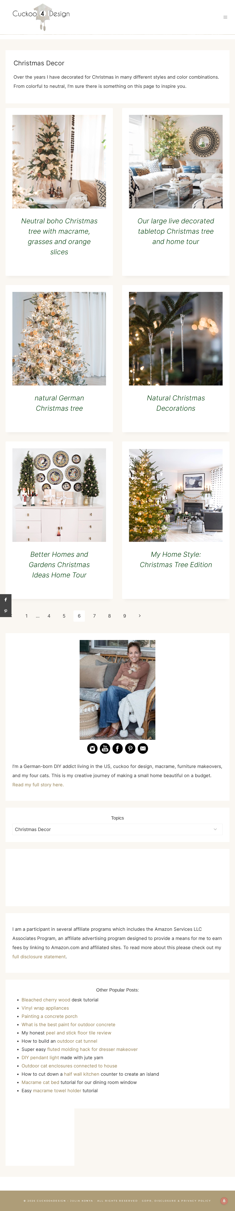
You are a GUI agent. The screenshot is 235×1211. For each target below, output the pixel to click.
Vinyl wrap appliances (45, 1008)
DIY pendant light (40, 1057)
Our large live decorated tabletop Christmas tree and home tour (175, 231)
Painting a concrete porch (50, 1016)
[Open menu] (225, 17)
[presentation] (59, 161)
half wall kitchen (81, 1074)
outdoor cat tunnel (77, 1041)
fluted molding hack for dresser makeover (92, 1049)
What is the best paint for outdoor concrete (68, 1024)
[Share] (5, 600)
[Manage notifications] (224, 1201)
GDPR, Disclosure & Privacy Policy (176, 1200)
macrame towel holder (57, 1090)
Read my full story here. (38, 784)
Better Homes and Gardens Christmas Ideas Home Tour (59, 564)
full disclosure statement (39, 956)
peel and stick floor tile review (78, 1033)
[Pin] (5, 611)
